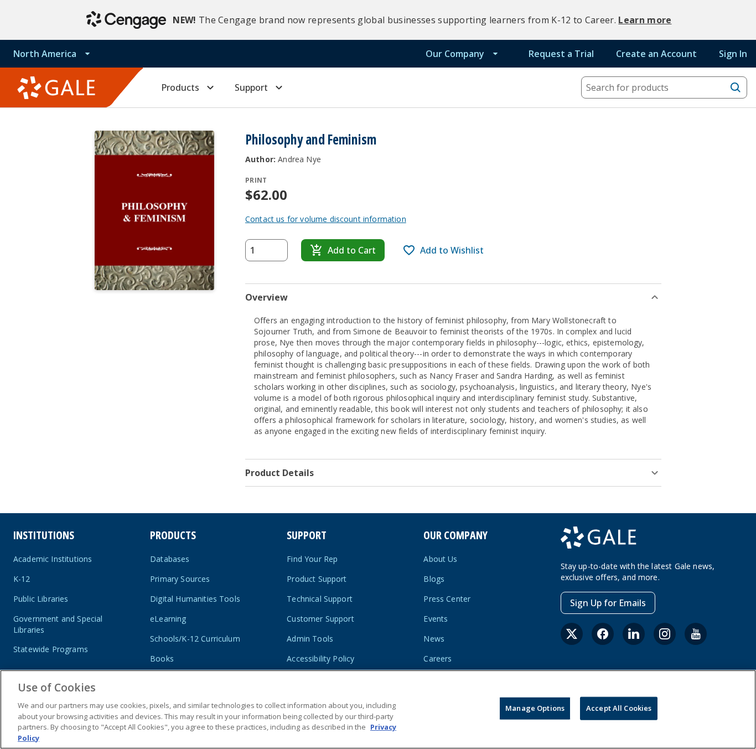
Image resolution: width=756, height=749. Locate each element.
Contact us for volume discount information (325, 219)
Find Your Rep (312, 559)
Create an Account (656, 54)
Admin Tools (310, 638)
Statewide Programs (50, 649)
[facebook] (603, 634)
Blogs (433, 579)
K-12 (21, 579)
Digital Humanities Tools (195, 598)
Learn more (644, 20)
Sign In (733, 54)
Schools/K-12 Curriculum (195, 638)
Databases (169, 559)
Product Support (316, 579)
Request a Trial (561, 54)
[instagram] (665, 634)
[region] (378, 709)
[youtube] (696, 634)
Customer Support (320, 618)
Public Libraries (41, 598)
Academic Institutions (52, 559)
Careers (437, 658)
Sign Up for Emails (608, 603)
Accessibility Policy (320, 658)
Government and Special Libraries (58, 624)
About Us (440, 559)
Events (435, 618)
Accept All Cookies (618, 708)
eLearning (168, 618)
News (433, 638)
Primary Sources (180, 579)
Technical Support (320, 598)
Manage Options (535, 708)
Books (162, 658)
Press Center (446, 598)
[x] (572, 634)
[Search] (735, 87)
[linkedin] (634, 634)
